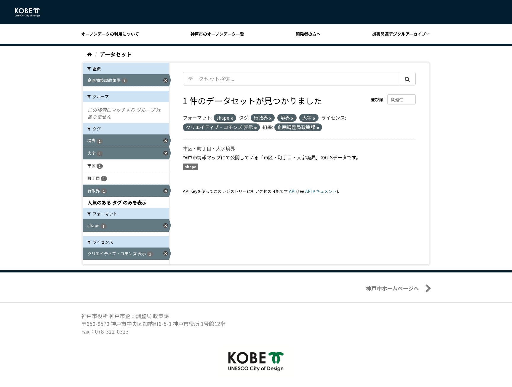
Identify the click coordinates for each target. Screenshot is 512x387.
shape (190, 166)
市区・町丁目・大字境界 (209, 148)
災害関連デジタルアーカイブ (399, 34)
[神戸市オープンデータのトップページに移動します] (31, 12)
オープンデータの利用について (110, 34)
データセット (116, 54)
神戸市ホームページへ (392, 288)
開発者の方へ (308, 34)
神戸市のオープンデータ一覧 (217, 34)
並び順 (377, 99)
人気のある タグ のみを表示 (117, 202)
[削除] (232, 118)
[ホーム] (89, 54)
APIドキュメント (321, 191)
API (292, 191)
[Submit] (408, 78)
